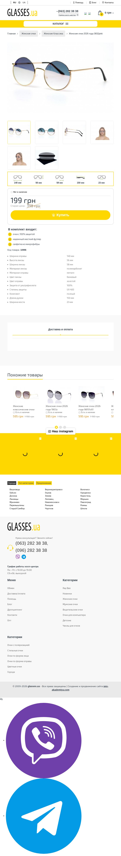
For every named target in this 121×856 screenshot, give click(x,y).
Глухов (48, 492)
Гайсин (13, 492)
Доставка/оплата (16, 593)
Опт (9, 620)
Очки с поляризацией (18, 645)
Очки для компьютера (74, 615)
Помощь (79, 2)
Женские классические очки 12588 (23, 409)
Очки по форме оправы (19, 661)
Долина (13, 495)
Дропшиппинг (14, 609)
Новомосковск (52, 502)
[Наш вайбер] (43, 740)
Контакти (12, 615)
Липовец (49, 499)
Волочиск (85, 489)
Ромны (83, 505)
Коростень (85, 495)
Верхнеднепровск (54, 489)
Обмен (10, 588)
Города (11, 672)
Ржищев (49, 505)
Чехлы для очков (71, 625)
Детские (67, 620)
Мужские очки (70, 604)
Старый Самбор (17, 508)
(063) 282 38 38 (31, 543)
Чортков (49, 508)
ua (24, 2)
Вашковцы (15, 489)
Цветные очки (14, 666)
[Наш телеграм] (43, 815)
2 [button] (60, 427)
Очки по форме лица (18, 655)
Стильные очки (15, 650)
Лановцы (14, 499)
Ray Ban (67, 588)
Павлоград (85, 502)
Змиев (48, 495)
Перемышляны (17, 505)
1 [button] (56, 427)
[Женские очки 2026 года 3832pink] (60, 78)
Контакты (109, 2)
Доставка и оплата (60, 329)
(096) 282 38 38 (31, 550)
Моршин (84, 499)
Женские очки (70, 598)
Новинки (67, 593)
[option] (60, 78)
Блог (94, 2)
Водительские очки (73, 609)
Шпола (83, 508)
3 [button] (64, 427)
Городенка (85, 492)
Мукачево (14, 502)
